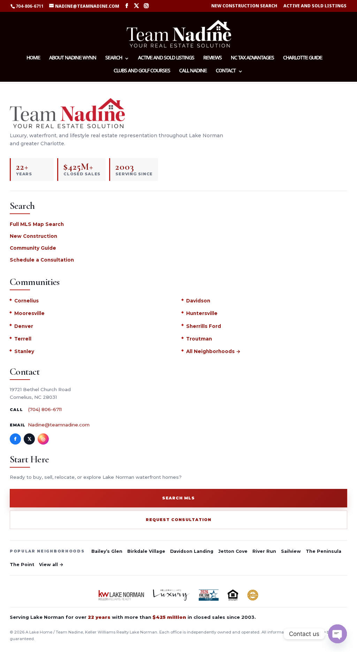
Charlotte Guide (302, 58)
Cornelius (26, 300)
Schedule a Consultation (42, 260)
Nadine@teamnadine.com (59, 424)
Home (33, 58)
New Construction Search (244, 6)
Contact (226, 71)
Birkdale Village (146, 551)
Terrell (22, 339)
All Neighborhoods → (213, 351)
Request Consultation (178, 519)
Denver (23, 326)
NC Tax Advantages (252, 58)
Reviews (212, 58)
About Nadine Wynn (72, 58)
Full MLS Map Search (37, 224)
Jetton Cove (233, 551)
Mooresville (29, 313)
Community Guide (33, 248)
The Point (22, 564)
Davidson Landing (191, 551)
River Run (264, 551)
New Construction (33, 236)
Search (113, 58)
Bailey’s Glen (106, 551)
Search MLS (178, 498)
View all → (51, 564)
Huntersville (202, 313)
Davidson (198, 300)
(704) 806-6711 (45, 409)
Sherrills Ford (203, 326)
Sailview (291, 551)
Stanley (24, 351)
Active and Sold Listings (315, 6)
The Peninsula (323, 551)
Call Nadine (193, 71)
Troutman (199, 339)
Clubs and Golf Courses (142, 71)
